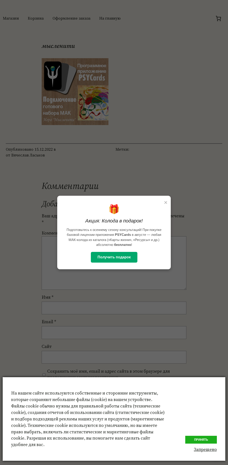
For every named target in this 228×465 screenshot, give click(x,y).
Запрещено (205, 449)
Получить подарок (114, 257)
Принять (201, 439)
